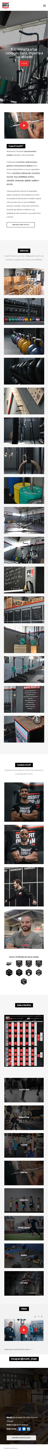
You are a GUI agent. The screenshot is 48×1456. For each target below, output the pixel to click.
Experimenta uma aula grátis (24, 63)
